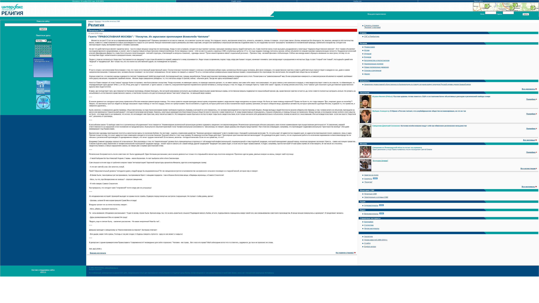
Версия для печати (98, 253)
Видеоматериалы (371, 214)
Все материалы (528, 187)
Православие (369, 47)
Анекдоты (368, 179)
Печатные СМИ (370, 194)
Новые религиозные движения (376, 67)
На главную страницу (345, 253)
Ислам (366, 50)
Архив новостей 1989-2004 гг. (376, 240)
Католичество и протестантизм (376, 60)
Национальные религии (373, 64)
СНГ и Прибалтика (371, 36)
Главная (90, 21)
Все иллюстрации (528, 169)
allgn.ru (43, 272)
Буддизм (367, 57)
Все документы (528, 89)
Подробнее (531, 99)
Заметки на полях (371, 175)
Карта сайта (478, 1)
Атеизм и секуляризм (372, 71)
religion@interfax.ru (111, 268)
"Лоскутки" (368, 182)
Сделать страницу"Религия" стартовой (372, 26)
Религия (98, 21)
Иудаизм (367, 54)
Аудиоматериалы (371, 205)
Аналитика (368, 236)
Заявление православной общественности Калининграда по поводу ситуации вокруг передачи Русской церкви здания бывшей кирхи (417, 84)
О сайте (367, 243)
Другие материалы (371, 228)
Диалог (367, 74)
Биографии (368, 222)
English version (236, 1)
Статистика (369, 225)
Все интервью (529, 140)
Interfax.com (357, 1)
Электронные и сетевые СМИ (376, 197)
